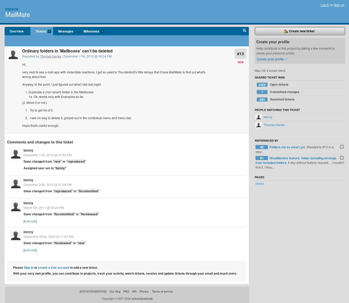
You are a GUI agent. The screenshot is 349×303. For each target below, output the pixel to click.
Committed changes (280, 91)
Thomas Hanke (50, 56)
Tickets (38, 31)
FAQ (126, 291)
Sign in (28, 267)
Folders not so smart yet (288, 147)
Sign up (339, 5)
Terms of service (162, 291)
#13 (240, 54)
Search (244, 31)
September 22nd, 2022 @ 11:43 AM (48, 236)
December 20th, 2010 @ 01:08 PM (48, 184)
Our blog (115, 291)
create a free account (53, 267)
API (134, 291)
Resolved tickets (277, 99)
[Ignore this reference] (342, 147)
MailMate (17, 14)
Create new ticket (301, 31)
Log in (325, 5)
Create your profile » (272, 59)
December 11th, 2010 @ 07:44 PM (48, 155)
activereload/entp (93, 291)
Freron (11, 9)
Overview (17, 31)
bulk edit (30, 221)
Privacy (144, 291)
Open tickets (273, 84)
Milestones (88, 31)
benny (28, 150)
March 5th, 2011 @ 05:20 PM (44, 207)
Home (259, 183)
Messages (65, 31)
